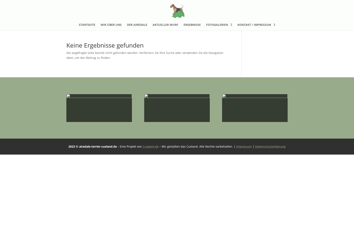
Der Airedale (137, 25)
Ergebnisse (192, 25)
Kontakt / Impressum (254, 25)
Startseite (87, 25)
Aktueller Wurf (165, 25)
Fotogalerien (217, 25)
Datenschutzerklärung (270, 146)
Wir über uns (111, 25)
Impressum (244, 146)
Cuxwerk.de (151, 146)
